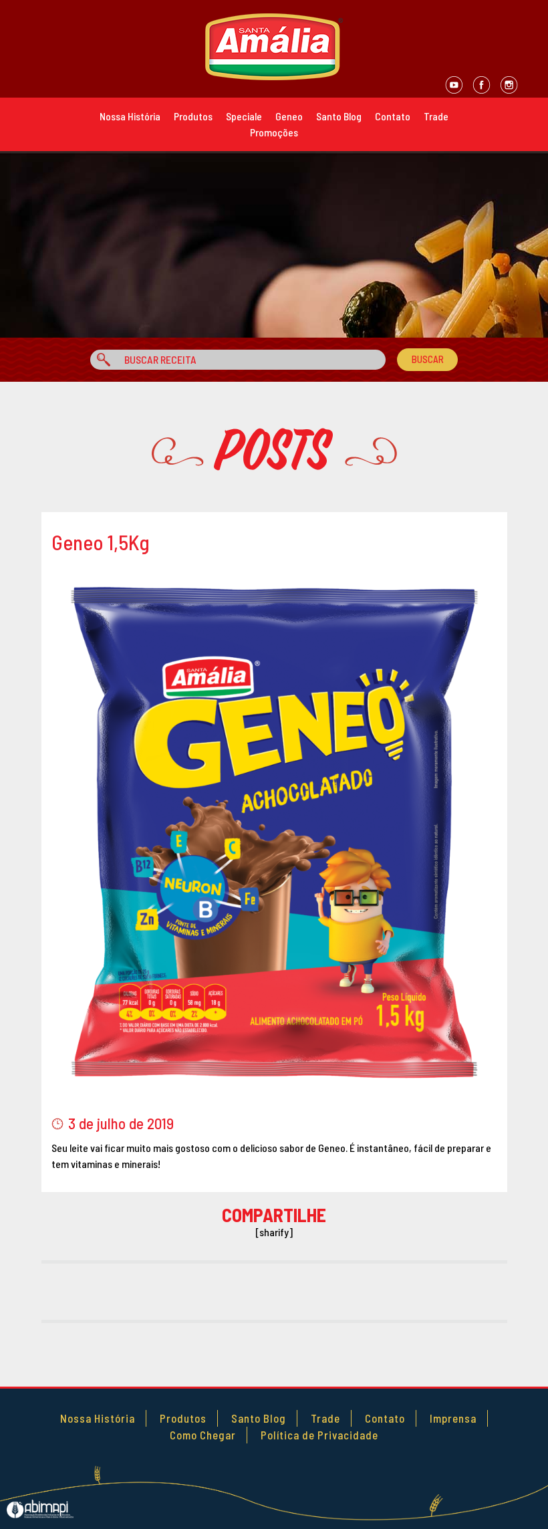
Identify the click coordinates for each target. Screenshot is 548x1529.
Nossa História (130, 116)
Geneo (289, 116)
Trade (436, 116)
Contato (392, 116)
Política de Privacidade (319, 1434)
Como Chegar (203, 1434)
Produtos (193, 116)
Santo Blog (339, 116)
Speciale (244, 116)
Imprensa (453, 1418)
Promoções (274, 132)
